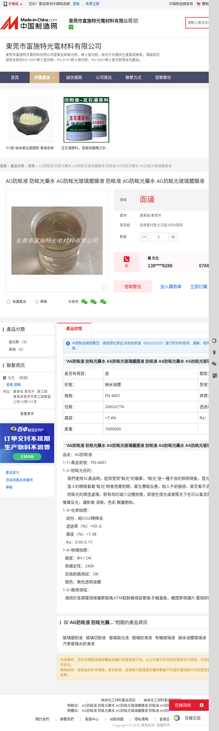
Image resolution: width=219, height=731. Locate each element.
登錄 (76, 3)
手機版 (13, 3)
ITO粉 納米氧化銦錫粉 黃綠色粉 (30, 148)
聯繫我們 (67, 719)
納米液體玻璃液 (192, 637)
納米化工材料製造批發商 (162, 700)
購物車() (209, 3)
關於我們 (42, 719)
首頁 (3, 166)
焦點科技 (148, 725)
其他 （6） (17, 349)
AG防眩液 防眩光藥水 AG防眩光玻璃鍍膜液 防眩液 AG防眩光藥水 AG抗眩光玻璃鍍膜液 (148, 705)
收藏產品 (19, 301)
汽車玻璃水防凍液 (79, 643)
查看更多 (27, 413)
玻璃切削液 (96, 637)
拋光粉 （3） (19, 342)
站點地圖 (116, 719)
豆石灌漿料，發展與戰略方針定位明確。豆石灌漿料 (100, 148)
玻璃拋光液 (119, 637)
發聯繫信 (132, 286)
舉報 (43, 301)
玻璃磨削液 (73, 637)
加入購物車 (171, 286)
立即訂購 (198, 286)
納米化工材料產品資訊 (118, 700)
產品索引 (12, 472)
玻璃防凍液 (142, 637)
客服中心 (92, 719)
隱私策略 (141, 719)
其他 (31, 166)
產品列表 (17, 166)
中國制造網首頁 (181, 3)
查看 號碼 (13, 384)
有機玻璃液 (165, 637)
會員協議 (166, 719)
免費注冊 (92, 3)
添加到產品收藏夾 (19, 480)
